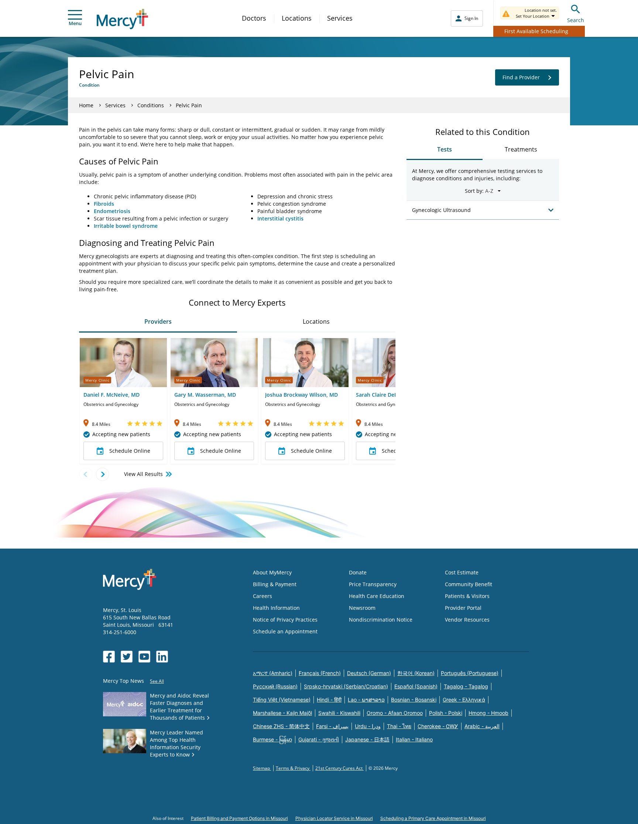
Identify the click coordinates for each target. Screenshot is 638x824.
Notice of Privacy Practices (285, 619)
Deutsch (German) (369, 673)
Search (575, 20)
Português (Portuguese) (469, 673)
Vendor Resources (467, 619)
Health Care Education (376, 595)
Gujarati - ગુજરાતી (318, 739)
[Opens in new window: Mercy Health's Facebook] (109, 657)
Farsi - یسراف (332, 726)
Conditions (150, 105)
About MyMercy (272, 572)
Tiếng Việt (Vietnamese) (282, 699)
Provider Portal (463, 607)
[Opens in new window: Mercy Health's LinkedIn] (162, 657)
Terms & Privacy (293, 768)
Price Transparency (373, 584)
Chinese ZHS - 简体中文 (281, 726)
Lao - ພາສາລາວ (366, 699)
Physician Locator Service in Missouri (334, 818)
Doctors (254, 18)
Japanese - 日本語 (367, 739)
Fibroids (104, 203)
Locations (297, 18)
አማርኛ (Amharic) (272, 673)
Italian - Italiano (414, 739)
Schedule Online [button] (129, 450)
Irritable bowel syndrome (126, 225)
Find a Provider (521, 77)
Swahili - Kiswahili (339, 713)
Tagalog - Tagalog (466, 686)
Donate (358, 572)
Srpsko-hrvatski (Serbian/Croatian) (346, 686)
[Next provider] (102, 474)
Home (86, 105)
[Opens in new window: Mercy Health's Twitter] (127, 657)
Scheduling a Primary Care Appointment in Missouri (433, 818)
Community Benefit (468, 584)
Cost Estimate (461, 572)
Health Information (276, 607)
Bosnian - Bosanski (413, 699)
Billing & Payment (274, 584)
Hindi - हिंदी (329, 699)
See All (157, 681)
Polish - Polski (445, 713)
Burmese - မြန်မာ (272, 739)
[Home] (122, 19)
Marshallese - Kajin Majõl (282, 713)
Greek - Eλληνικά (464, 699)
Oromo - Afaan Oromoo (395, 713)
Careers (262, 595)
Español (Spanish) (416, 686)
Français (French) (320, 673)
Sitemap (262, 768)
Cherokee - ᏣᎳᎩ (438, 726)
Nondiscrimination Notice (380, 619)
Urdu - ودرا (368, 726)
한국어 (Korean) (416, 673)
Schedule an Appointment (285, 631)
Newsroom (362, 607)
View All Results (143, 473)
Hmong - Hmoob (488, 713)
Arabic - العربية (482, 726)
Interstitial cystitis (280, 218)
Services (340, 18)
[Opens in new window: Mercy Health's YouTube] (144, 657)
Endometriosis (112, 211)
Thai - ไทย (399, 726)
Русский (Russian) (275, 686)
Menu (75, 23)
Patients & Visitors (467, 595)
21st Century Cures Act (339, 768)
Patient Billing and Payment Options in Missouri (239, 818)
